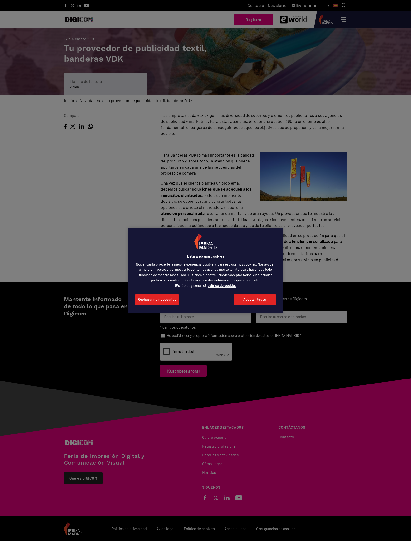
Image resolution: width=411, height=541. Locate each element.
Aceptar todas (254, 299)
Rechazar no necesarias (157, 299)
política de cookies (221, 285)
